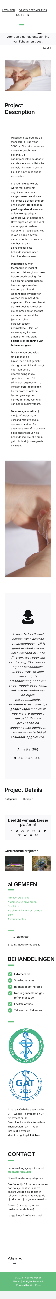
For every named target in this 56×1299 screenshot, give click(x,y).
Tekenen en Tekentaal (28, 1010)
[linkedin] (14, 1263)
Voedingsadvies (24, 980)
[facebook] (9, 1263)
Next (46, 48)
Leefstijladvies (23, 1004)
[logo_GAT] (25, 1070)
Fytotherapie (22, 974)
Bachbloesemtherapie (28, 986)
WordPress (35, 1285)
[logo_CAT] (26, 1028)
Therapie (28, 799)
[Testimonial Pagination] (15, 758)
